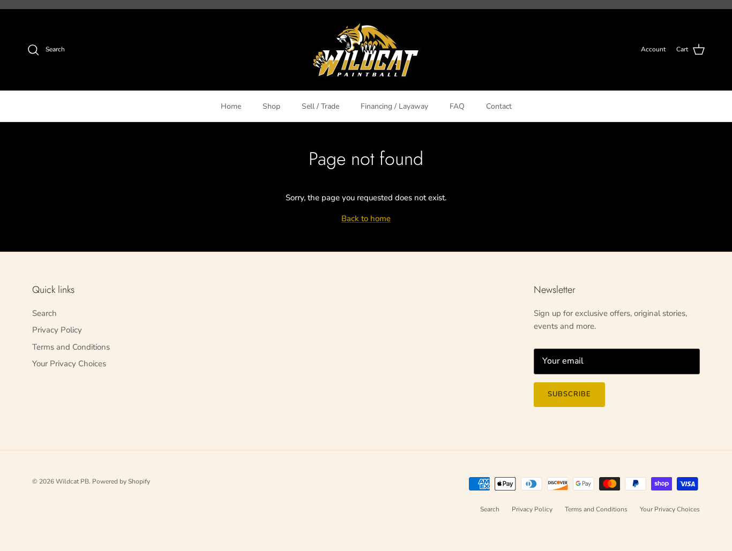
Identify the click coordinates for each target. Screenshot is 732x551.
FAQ (457, 106)
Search (44, 313)
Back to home (366, 218)
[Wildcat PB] (366, 50)
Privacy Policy (57, 329)
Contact (499, 106)
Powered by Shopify (121, 481)
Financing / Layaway (394, 106)
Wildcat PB (72, 481)
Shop (271, 106)
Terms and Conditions (71, 347)
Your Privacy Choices (69, 363)
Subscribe (569, 394)
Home (231, 106)
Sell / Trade (320, 106)
